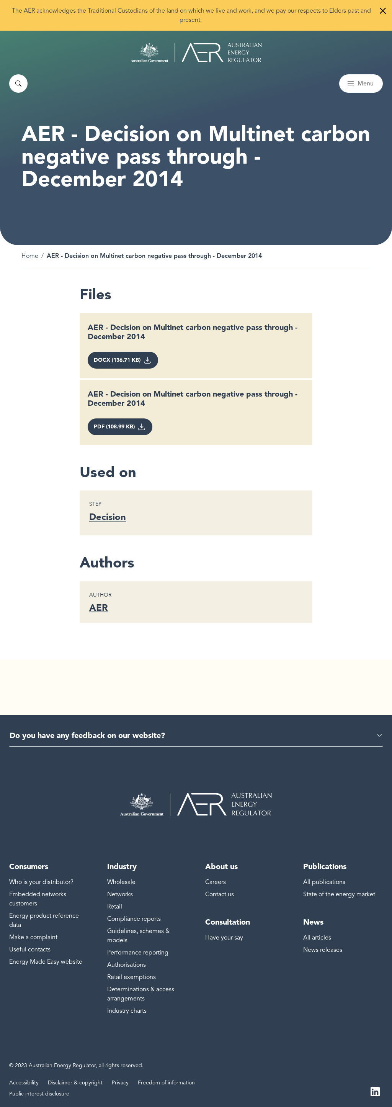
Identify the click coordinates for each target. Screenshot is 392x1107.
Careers (215, 882)
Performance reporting (137, 952)
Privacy (120, 1082)
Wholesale (121, 882)
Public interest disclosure (39, 1094)
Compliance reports (134, 919)
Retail (114, 906)
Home (29, 256)
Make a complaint (33, 937)
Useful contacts (30, 949)
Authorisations (126, 965)
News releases (322, 950)
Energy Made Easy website (45, 962)
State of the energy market (339, 894)
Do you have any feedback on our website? (87, 735)
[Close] (383, 10)
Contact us (219, 894)
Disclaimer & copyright (75, 1082)
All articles (317, 937)
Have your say (224, 937)
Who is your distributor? (41, 882)
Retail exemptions (131, 977)
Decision (107, 516)
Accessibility (24, 1082)
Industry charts (127, 1011)
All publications (324, 882)
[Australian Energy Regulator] (196, 52)
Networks (120, 894)
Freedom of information (166, 1082)
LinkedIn (375, 1091)
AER (98, 607)
